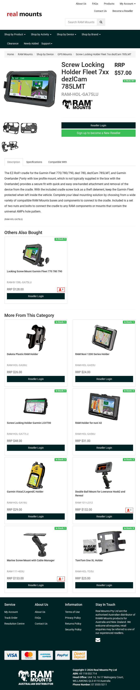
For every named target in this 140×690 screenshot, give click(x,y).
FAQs (95, 3)
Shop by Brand (90, 34)
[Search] (101, 22)
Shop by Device (65, 34)
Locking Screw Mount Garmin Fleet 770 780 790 (34, 271)
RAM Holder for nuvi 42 (88, 422)
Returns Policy (73, 623)
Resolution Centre (14, 623)
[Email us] (98, 640)
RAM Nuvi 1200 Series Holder (92, 354)
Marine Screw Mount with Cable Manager (31, 560)
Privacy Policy (73, 617)
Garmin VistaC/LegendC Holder (25, 491)
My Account (127, 3)
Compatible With (57, 162)
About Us (81, 3)
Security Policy (73, 629)
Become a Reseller (122, 11)
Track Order (11, 617)
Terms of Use (72, 611)
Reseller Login (98, 125)
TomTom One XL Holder (89, 560)
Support (45, 43)
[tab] (13, 162)
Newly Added (31, 43)
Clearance (12, 43)
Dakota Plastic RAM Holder (22, 354)
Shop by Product (14, 34)
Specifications (34, 162)
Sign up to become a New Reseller (98, 133)
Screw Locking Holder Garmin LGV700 (29, 422)
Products (109, 3)
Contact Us (100, 11)
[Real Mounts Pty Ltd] (24, 12)
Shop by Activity (40, 34)
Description (13, 162)
